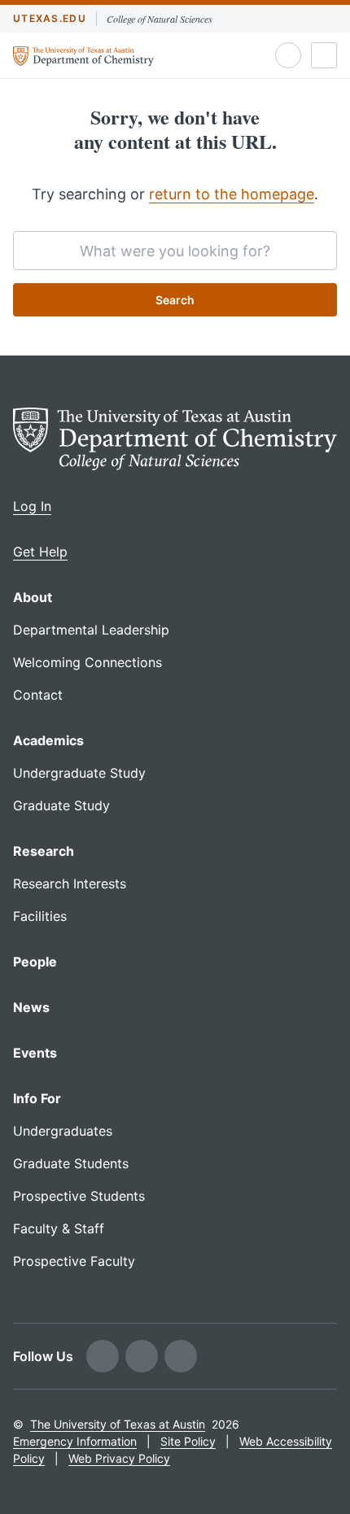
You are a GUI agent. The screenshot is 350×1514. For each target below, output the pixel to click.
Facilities (40, 916)
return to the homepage (231, 194)
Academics (48, 740)
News (31, 1007)
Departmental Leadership (91, 630)
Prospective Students (79, 1196)
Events (35, 1053)
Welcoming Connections (87, 662)
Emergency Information (75, 1441)
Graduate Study (61, 805)
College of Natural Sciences (159, 18)
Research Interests (69, 883)
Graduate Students (71, 1163)
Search (175, 300)
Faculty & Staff (58, 1228)
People (35, 961)
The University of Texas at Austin (117, 1424)
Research (43, 851)
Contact (38, 695)
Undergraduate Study (79, 773)
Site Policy (188, 1441)
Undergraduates (62, 1131)
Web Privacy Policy (119, 1458)
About (32, 597)
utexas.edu (49, 18)
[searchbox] (175, 250)
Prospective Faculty (74, 1261)
